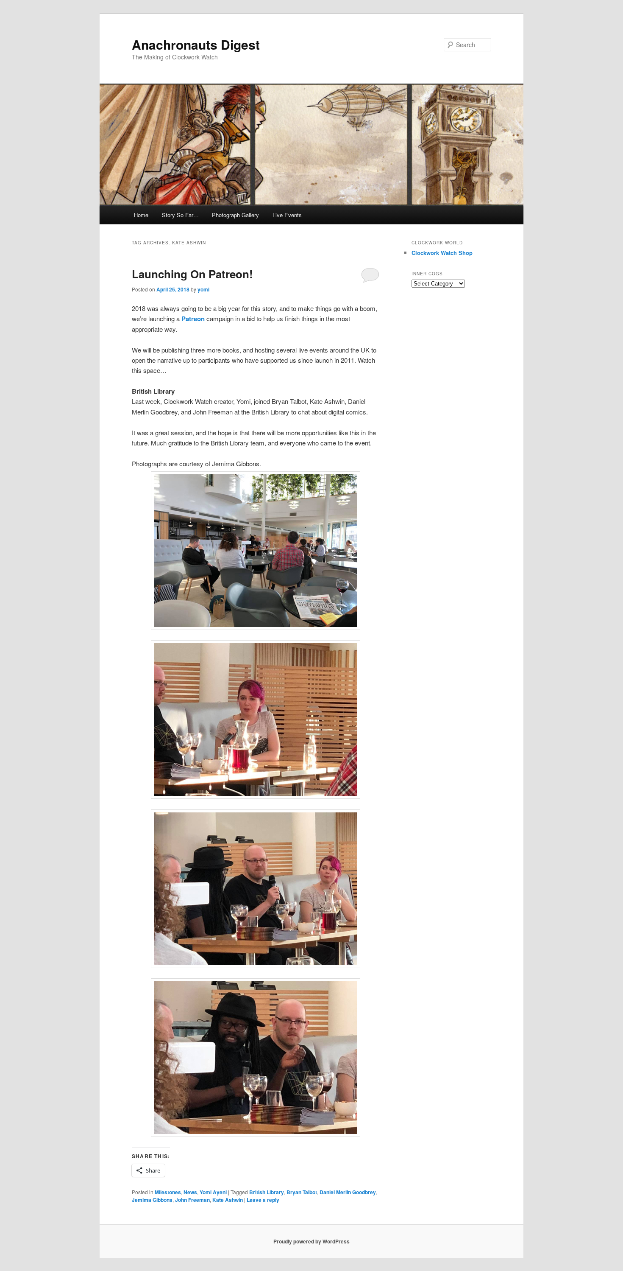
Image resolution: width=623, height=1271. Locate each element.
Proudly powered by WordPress (311, 1241)
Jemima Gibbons (152, 1200)
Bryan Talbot (301, 1192)
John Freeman (192, 1200)
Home (141, 215)
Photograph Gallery (235, 215)
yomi (203, 289)
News (190, 1192)
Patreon (193, 318)
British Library (266, 1192)
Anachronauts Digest (196, 44)
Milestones (168, 1192)
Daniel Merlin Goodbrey (348, 1192)
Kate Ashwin (227, 1200)
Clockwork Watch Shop (442, 253)
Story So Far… (180, 215)
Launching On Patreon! (192, 274)
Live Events (287, 215)
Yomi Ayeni (213, 1192)
